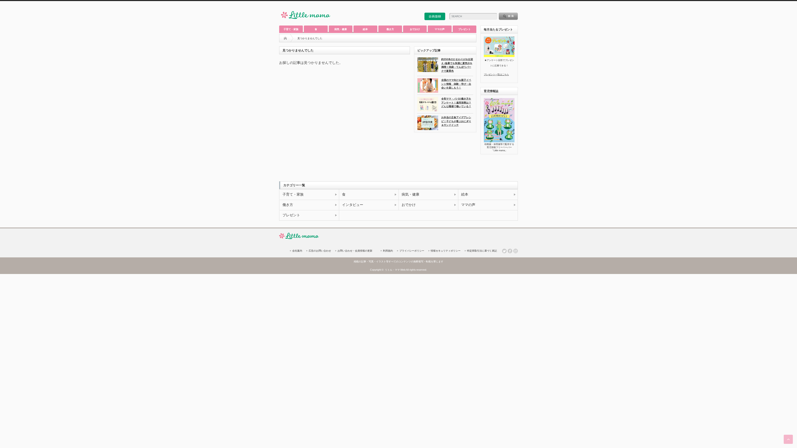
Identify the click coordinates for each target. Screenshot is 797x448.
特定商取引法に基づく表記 (482, 250)
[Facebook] (510, 251)
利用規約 (388, 250)
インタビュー (352, 205)
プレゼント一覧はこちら (496, 74)
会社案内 (297, 250)
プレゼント (464, 29)
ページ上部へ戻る (788, 439)
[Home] (285, 38)
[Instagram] (515, 251)
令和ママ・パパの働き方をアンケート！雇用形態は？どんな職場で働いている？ (456, 102)
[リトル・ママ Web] (306, 20)
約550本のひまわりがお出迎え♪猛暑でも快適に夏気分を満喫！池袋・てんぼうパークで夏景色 (457, 65)
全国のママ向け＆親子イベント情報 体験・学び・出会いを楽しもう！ (456, 84)
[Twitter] (504, 251)
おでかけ (415, 29)
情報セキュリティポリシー (446, 250)
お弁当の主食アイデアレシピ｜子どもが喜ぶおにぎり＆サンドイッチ (456, 121)
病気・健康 (340, 29)
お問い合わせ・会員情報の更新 (354, 250)
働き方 (390, 29)
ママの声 (440, 29)
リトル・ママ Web (395, 269)
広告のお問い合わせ (320, 250)
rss (504, 7)
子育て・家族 (291, 29)
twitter (510, 7)
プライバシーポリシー (411, 250)
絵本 (365, 29)
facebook (515, 7)
